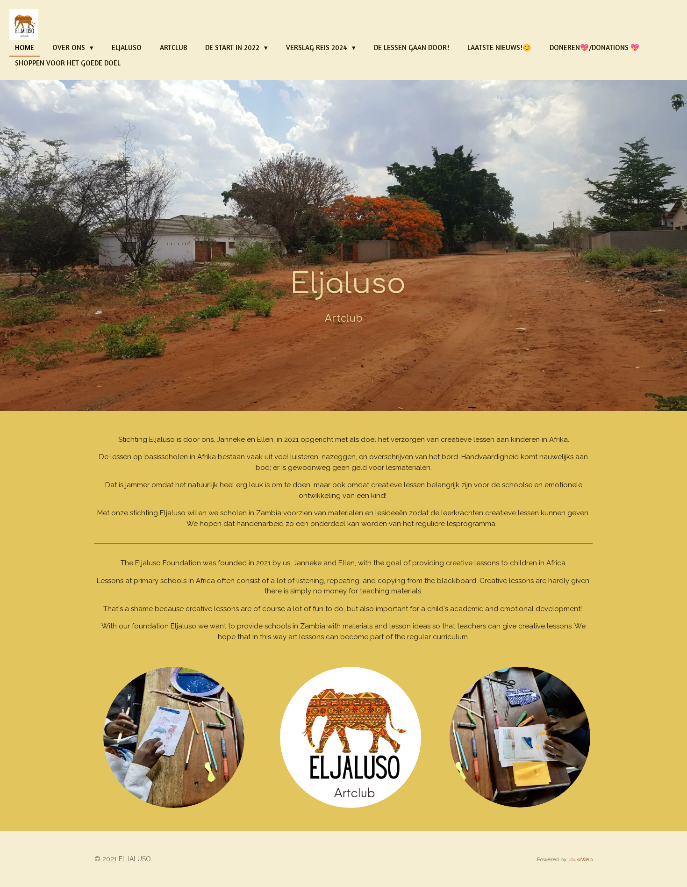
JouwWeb (580, 859)
